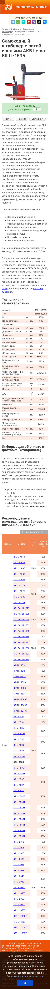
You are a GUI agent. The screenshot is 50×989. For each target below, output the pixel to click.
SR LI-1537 (18, 779)
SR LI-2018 (18, 847)
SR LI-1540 (18, 790)
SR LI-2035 (18, 864)
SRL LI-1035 (19, 579)
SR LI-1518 (18, 722)
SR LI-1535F (19, 768)
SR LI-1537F (19, 785)
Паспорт (22, 119)
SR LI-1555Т (19, 836)
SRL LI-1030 (19, 568)
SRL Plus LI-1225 (21, 642)
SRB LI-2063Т (20, 922)
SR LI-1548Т (19, 819)
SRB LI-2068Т (20, 933)
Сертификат (37, 119)
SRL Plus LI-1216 (21, 636)
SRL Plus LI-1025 (21, 614)
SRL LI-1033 (19, 574)
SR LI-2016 (18, 842)
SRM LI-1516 (19, 665)
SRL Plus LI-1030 (21, 619)
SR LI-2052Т (19, 904)
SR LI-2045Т (19, 893)
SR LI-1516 (18, 716)
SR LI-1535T (19, 773)
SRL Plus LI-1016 (21, 608)
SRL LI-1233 (19, 602)
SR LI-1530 (18, 739)
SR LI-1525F (19, 733)
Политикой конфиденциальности (25, 976)
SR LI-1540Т (19, 802)
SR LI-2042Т (19, 887)
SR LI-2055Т (19, 910)
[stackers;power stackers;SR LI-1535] (37, 109)
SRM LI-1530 (19, 682)
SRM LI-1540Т (20, 699)
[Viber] (34, 21)
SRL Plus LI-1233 (21, 654)
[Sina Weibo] (28, 21)
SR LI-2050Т (19, 899)
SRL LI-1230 (19, 597)
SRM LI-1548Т (20, 711)
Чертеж (8, 119)
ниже (5, 288)
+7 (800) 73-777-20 (25, 950)
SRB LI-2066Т (20, 927)
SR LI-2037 (18, 870)
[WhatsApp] (18, 21)
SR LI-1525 (18, 728)
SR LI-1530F (19, 745)
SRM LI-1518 (19, 671)
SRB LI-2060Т (20, 916)
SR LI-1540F (19, 796)
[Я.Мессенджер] (23, 21)
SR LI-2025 (18, 853)
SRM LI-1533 (19, 688)
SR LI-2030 (18, 859)
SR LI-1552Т (19, 830)
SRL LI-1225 (19, 591)
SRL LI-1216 (19, 585)
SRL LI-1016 (19, 557)
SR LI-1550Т (19, 825)
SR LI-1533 (18, 750)
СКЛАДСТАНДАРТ (31, 7)
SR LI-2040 (18, 876)
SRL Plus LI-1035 (21, 631)
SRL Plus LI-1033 (21, 625)
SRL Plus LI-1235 (21, 659)
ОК (25, 983)
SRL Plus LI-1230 (21, 648)
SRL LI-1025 (19, 562)
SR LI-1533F (19, 756)
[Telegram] (13, 21)
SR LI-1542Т (19, 807)
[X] (39, 21)
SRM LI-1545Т (20, 705)
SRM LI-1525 (19, 676)
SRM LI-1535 (19, 693)
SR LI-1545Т (19, 813)
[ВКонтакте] (44, 21)
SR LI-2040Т (19, 882)
